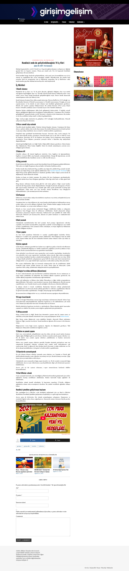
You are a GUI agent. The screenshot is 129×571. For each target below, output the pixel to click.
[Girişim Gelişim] (64, 12)
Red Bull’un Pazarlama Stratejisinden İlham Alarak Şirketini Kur (83, 98)
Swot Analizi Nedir (103, 85)
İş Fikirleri (49, 60)
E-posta (19, 495)
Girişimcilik (54, 22)
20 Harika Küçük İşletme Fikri (61, 470)
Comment (19, 516)
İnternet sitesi (21, 502)
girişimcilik (27, 446)
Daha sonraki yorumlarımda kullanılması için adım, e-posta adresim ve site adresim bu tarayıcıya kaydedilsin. (41, 512)
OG (19, 450)
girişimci (19, 446)
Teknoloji (72, 22)
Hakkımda (80, 22)
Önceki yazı (20, 434)
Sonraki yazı (66, 434)
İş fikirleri (41, 446)
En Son (46, 22)
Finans (64, 22)
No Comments (48, 66)
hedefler (34, 446)
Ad (17, 488)
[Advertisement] (93, 117)
